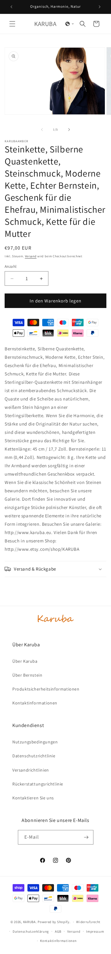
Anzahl (10, 266)
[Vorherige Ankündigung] (11, 7)
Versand (31, 256)
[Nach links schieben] (42, 129)
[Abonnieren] (86, 837)
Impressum (95, 931)
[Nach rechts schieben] (69, 129)
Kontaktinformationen (58, 941)
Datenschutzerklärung (31, 931)
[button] (12, 24)
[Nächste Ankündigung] (99, 7)
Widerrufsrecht (88, 922)
